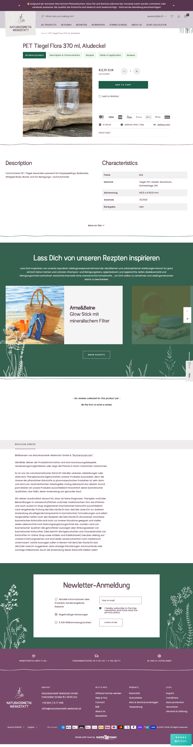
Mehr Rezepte (96, 354)
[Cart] (185, 16)
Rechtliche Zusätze (25, 444)
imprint (170, 693)
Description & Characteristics (65, 55)
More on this (95, 225)
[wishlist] (172, 16)
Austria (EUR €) (155, 16)
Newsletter (101, 715)
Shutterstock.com (82, 455)
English (31, 727)
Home (43, 33)
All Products (48, 24)
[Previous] (187, 311)
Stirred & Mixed (118, 24)
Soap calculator (156, 24)
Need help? (105, 132)
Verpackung (135, 706)
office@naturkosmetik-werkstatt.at (61, 708)
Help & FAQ (101, 697)
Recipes (90, 55)
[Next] (187, 319)
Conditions (172, 697)
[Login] (178, 16)
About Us (137, 24)
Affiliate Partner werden (108, 693)
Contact (100, 702)
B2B (97, 706)
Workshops (98, 24)
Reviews (131, 55)
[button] (96, 404)
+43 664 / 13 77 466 (52, 702)
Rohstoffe (134, 693)
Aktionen (66, 24)
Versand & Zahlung (176, 711)
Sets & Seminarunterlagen (143, 702)
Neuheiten (81, 24)
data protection (175, 702)
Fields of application (110, 55)
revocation (172, 706)
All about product (34, 55)
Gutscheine (135, 697)
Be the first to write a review (96, 404)
